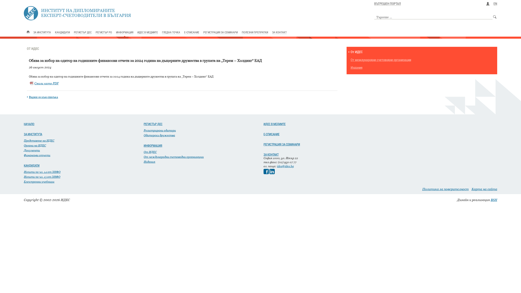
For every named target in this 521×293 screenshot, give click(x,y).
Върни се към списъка (43, 97)
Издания (356, 68)
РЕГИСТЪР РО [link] (104, 32)
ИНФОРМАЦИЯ (153, 145)
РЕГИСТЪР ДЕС (153, 124)
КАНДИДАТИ (31, 165)
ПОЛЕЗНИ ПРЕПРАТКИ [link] (255, 32)
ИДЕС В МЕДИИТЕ (275, 124)
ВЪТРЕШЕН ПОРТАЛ (387, 4)
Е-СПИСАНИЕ (271, 134)
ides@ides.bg (285, 166)
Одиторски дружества (159, 135)
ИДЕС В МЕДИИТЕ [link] (147, 32)
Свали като (46, 83)
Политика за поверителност (445, 189)
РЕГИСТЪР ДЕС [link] (83, 32)
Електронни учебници (39, 181)
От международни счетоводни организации (381, 60)
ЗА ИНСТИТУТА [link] (42, 32)
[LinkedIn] (272, 173)
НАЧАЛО (29, 124)
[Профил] (487, 4)
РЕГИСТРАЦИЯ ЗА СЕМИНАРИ (282, 144)
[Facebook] (266, 173)
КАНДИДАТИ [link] (62, 32)
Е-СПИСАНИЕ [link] (191, 32)
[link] (28, 32)
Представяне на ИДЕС (39, 140)
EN (495, 4)
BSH (494, 200)
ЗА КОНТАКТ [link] (279, 32)
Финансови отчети (37, 155)
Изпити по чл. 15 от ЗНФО (42, 176)
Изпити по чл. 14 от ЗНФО (42, 172)
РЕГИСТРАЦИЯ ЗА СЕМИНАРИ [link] (220, 32)
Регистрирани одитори (160, 130)
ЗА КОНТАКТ (271, 154)
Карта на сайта (484, 189)
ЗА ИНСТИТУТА (33, 134)
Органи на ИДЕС (35, 145)
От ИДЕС (357, 52)
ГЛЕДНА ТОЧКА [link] (171, 32)
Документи (32, 150)
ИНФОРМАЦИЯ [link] (124, 32)
